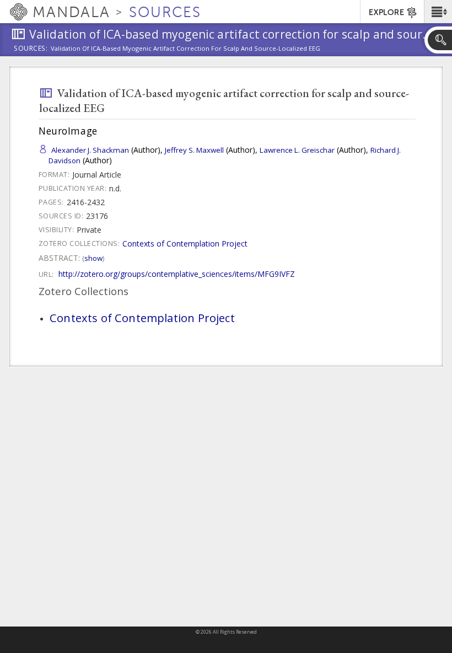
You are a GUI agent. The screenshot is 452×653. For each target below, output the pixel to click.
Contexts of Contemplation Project (184, 243)
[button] (438, 11)
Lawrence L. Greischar (297, 150)
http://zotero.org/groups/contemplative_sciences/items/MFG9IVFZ (176, 274)
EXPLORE (386, 12)
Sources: (31, 49)
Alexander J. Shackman (90, 150)
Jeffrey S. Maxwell (194, 150)
